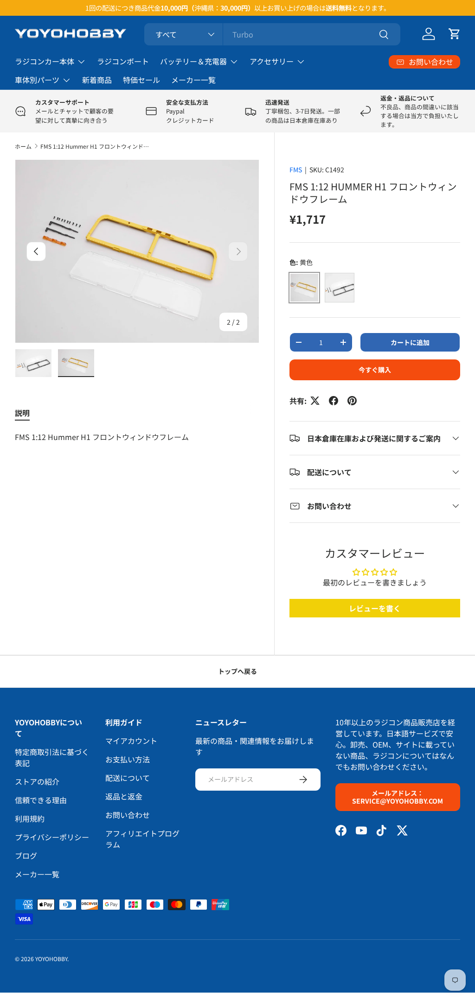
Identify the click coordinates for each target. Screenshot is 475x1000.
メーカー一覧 (193, 79)
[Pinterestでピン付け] (352, 400)
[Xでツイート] (315, 400)
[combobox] (272, 34)
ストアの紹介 (37, 781)
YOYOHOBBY (51, 958)
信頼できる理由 (41, 799)
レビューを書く (375, 608)
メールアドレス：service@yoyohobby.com (397, 796)
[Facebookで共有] (333, 400)
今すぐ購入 (375, 369)
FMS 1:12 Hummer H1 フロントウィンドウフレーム (96, 146)
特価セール (141, 79)
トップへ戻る (237, 671)
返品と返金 (123, 796)
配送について (127, 777)
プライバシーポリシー (52, 837)
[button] (454, 34)
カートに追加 (410, 342)
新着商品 (97, 79)
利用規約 (30, 818)
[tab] (22, 413)
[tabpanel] (137, 436)
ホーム (23, 146)
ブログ (26, 855)
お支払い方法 (127, 759)
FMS (295, 169)
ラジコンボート (123, 61)
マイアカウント (131, 740)
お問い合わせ (127, 814)
